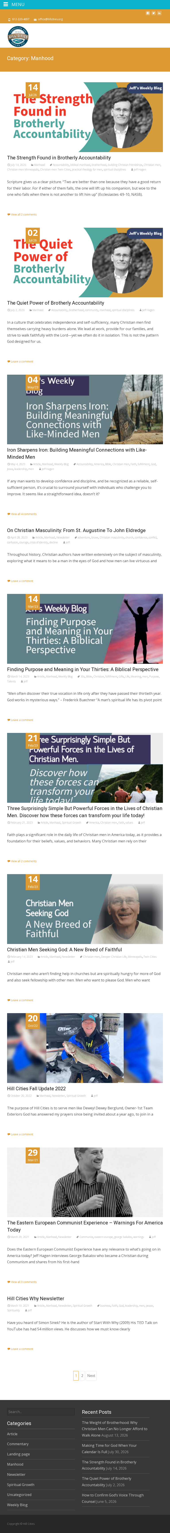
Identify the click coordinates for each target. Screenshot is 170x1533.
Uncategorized (19, 1494)
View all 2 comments (24, 214)
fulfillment (144, 464)
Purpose (154, 676)
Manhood (39, 165)
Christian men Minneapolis (23, 169)
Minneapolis (135, 957)
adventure (84, 537)
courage (24, 542)
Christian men (152, 165)
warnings (138, 1237)
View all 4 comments (24, 514)
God (153, 464)
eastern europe (104, 1237)
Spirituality (13, 1310)
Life (127, 676)
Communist (86, 1237)
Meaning (136, 676)
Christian (98, 676)
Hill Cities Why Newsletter (35, 1298)
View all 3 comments (24, 1282)
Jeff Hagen (140, 169)
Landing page (18, 1454)
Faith (133, 464)
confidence (141, 537)
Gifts (121, 676)
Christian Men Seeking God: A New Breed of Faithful (64, 949)
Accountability (61, 165)
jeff (68, 542)
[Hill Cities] (14, 35)
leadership (20, 469)
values (129, 822)
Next (91, 1375)
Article (37, 464)
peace (149, 1306)
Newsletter (63, 537)
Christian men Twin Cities (55, 169)
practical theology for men (87, 169)
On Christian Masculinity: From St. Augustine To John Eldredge (76, 530)
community (91, 310)
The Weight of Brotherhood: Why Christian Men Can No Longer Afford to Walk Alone (114, 1429)
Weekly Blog (61, 464)
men (31, 469)
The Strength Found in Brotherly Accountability (59, 158)
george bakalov (123, 1237)
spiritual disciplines (115, 169)
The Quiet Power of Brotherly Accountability (55, 303)
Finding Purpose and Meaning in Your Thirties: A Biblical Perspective (82, 669)
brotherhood (99, 165)
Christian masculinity (112, 537)
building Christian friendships (125, 165)
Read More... (18, 208)
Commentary (18, 1443)
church (129, 537)
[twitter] (153, 14)
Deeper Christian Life (114, 957)
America (99, 464)
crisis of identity (39, 542)
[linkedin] (159, 14)
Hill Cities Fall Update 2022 (36, 1088)
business (105, 1306)
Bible (108, 464)
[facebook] (148, 14)
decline (53, 542)
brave (94, 537)
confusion (12, 542)
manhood (105, 310)
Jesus (10, 469)
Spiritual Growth (71, 822)
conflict (153, 537)
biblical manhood (80, 165)
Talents (11, 681)
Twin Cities (149, 957)
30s (83, 676)
